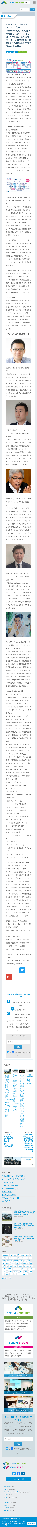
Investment (9, 1486)
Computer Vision (23, 1258)
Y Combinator (23, 1274)
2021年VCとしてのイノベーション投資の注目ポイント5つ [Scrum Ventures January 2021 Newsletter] (9, 1141)
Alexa (15, 1255)
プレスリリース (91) (9, 1195)
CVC (30, 1258)
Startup (10, 1271)
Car (3, 1258)
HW (31, 1263)
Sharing (24, 1269)
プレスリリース (22, 52)
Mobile (15, 1266)
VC (3, 1274)
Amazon (21, 1255)
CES (7, 1258)
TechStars (15, 1271)
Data (3, 1260)
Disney (16, 1260)
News (9, 1505)
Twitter (25, 1271)
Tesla (21, 1271)
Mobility (20, 1266)
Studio (9, 1489)
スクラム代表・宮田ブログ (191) (13, 1179)
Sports (4, 1271)
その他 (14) (6, 1201)
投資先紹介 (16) (7, 1182)
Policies (9, 1510)
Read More (31, 1523)
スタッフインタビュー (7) (11, 1185)
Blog (12, 1497)
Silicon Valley (31, 1269)
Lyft (11, 1266)
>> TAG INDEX (7, 1278)
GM (21, 1263)
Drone (20, 1260)
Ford (17, 1263)
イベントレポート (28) (10, 1189)
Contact (10, 1502)
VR (12, 1274)
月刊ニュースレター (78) (10, 1198)
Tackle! (9, 1494)
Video (7, 1274)
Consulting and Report (17, 1492)
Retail (4, 1269)
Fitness (13, 1263)
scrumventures (17, 1269)
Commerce (13, 1258)
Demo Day (9, 1260)
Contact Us (18, 1479)
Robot (9, 1269)
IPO (7, 1266)
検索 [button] (32, 9)
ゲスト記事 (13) (7, 1192)
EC (24, 1260)
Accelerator (5, 1255)
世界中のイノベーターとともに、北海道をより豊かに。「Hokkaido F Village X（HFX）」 (14, 1523)
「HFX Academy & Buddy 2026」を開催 (30, 1079)
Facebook (5, 1263)
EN (26, 2)
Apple (27, 1255)
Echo (28, 1260)
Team (8, 1500)
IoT (3, 1266)
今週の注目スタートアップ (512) (13, 1176)
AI (11, 1255)
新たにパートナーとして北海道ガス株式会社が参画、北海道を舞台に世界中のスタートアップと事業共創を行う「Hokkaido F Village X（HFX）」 (16, 1092)
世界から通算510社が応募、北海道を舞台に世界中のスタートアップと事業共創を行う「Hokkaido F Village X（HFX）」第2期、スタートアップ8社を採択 (9, 1096)
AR (31, 1255)
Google (25, 1263)
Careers (9, 1508)
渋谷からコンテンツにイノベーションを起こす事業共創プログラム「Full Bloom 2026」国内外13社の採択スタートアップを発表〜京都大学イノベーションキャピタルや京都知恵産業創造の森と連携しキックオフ (22, 1101)
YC (15, 1274)
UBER (30, 1271)
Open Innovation (28, 1266)
